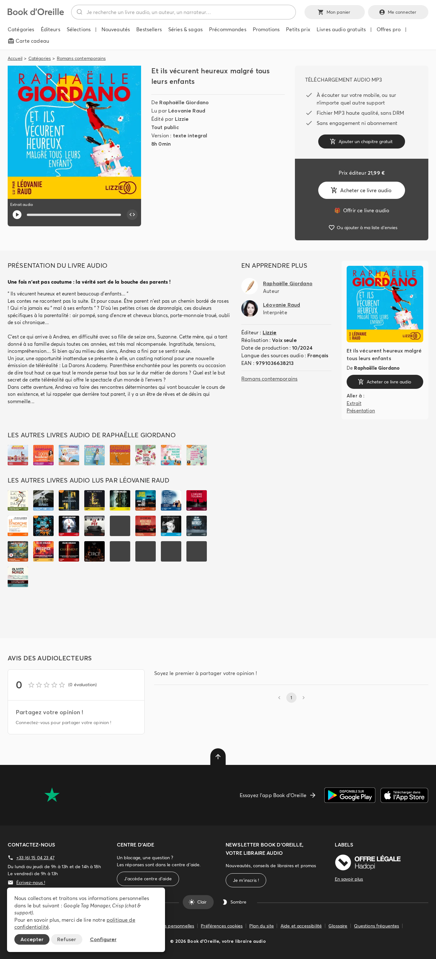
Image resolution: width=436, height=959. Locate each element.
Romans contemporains (81, 58)
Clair (202, 902)
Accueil (15, 58)
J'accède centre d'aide (148, 879)
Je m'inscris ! (246, 880)
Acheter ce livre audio (365, 190)
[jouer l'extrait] (17, 215)
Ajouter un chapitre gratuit (366, 141)
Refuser (66, 939)
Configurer (103, 939)
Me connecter (402, 12)
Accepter (31, 939)
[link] (361, 210)
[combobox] (183, 12)
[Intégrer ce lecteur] (132, 214)
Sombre (238, 902)
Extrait (354, 403)
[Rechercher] (78, 12)
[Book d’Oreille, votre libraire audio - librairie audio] (36, 13)
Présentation (361, 410)
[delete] (218, 756)
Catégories (39, 58)
